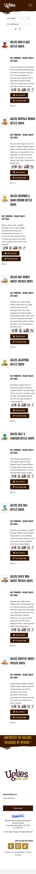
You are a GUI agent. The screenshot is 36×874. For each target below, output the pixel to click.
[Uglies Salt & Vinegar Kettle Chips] (5, 437)
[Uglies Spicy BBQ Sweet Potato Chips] (5, 579)
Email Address (9, 798)
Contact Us (8, 852)
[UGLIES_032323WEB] (9, 2)
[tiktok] (25, 846)
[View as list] (20, 29)
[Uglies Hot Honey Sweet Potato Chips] (5, 280)
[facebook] (11, 846)
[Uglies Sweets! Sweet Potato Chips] (5, 662)
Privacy (18, 855)
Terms (28, 852)
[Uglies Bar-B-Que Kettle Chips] (5, 45)
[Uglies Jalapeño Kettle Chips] (5, 363)
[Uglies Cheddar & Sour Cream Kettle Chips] (5, 199)
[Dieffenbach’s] (18, 815)
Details (14, 106)
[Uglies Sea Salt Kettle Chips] (5, 508)
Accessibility (19, 852)
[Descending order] (28, 18)
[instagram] (18, 846)
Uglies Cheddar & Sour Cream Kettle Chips (21, 200)
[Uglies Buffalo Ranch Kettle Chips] (5, 122)
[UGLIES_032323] (18, 759)
